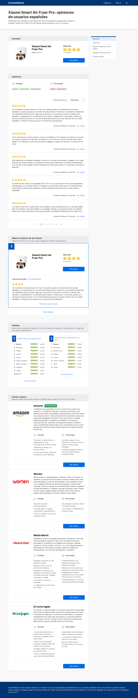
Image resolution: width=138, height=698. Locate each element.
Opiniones (96, 43)
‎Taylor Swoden (21, 361)
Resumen (96, 39)
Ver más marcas (29, 381)
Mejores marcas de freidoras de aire (29, 338)
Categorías (107, 3)
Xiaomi (39, 52)
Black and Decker (22, 364)
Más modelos (48, 312)
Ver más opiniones (34, 279)
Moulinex (19, 347)
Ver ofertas (74, 465)
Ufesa (18, 357)
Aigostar (19, 367)
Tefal (55, 364)
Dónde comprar (98, 56)
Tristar (18, 371)
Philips (18, 351)
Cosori (18, 354)
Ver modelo (81, 126)
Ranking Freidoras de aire (102, 53)
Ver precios (74, 60)
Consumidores (16, 2)
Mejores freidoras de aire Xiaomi (102, 48)
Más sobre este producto (48, 304)
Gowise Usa (57, 351)
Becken (18, 374)
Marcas (118, 3)
